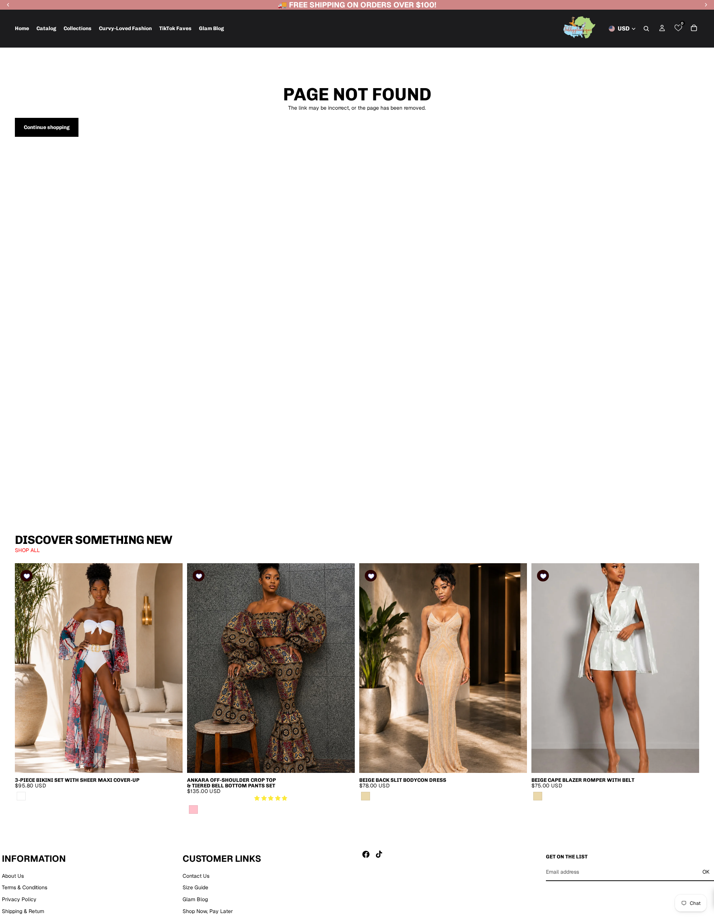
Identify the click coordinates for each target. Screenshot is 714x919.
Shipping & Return (23, 910)
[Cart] (694, 28)
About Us (13, 875)
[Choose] (171, 761)
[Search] (646, 28)
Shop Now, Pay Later (208, 910)
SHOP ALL (27, 550)
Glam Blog (195, 899)
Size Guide (195, 887)
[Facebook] (365, 854)
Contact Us (196, 875)
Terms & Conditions (24, 887)
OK (706, 871)
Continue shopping (47, 127)
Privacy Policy (19, 899)
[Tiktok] (378, 854)
